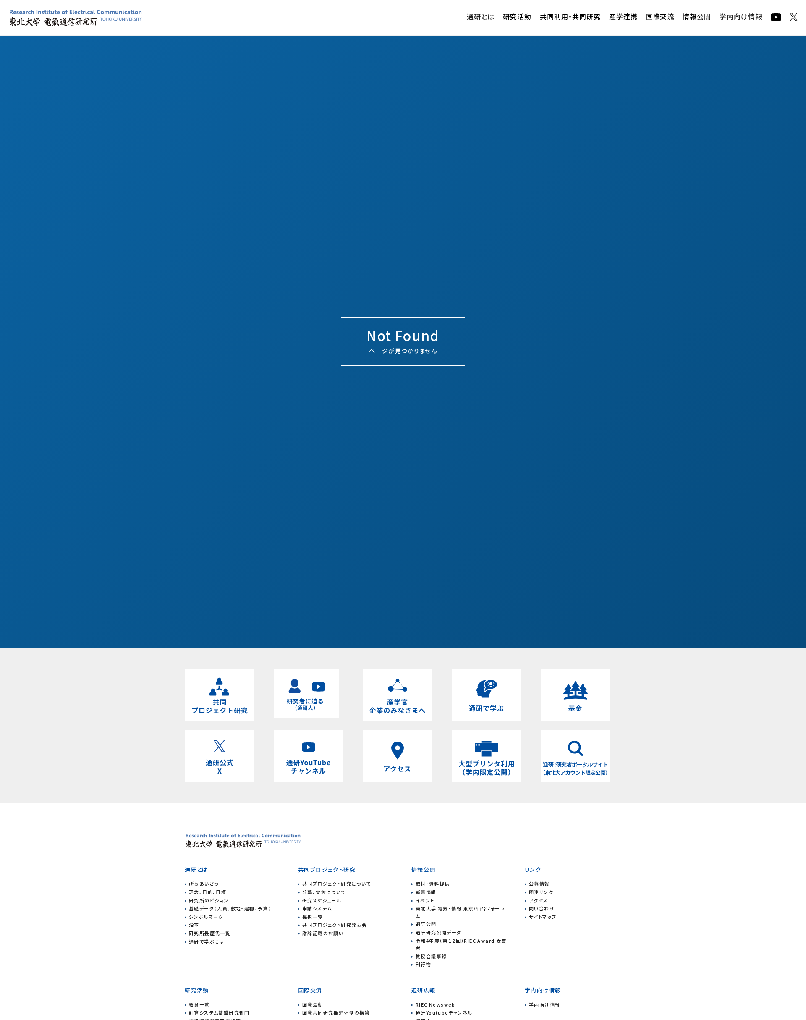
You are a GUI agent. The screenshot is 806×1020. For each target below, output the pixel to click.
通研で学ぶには (207, 941)
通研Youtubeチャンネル (444, 1012)
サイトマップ (542, 916)
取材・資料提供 (433, 883)
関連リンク (541, 892)
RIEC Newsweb (435, 1004)
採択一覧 (312, 916)
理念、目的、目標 (207, 892)
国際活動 (312, 1004)
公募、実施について (324, 892)
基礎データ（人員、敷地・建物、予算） (230, 908)
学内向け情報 (741, 16)
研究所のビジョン (208, 900)
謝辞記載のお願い (322, 933)
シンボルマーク (206, 916)
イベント (425, 900)
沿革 (194, 924)
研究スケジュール (321, 900)
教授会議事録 (431, 956)
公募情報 (539, 883)
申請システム (317, 908)
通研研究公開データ (439, 932)
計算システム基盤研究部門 (219, 1012)
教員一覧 (199, 1004)
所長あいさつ (204, 883)
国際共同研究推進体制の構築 (336, 1012)
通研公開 (426, 923)
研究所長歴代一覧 (209, 933)
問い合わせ (542, 908)
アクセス (538, 900)
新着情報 (426, 892)
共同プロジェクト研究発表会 (334, 924)
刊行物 (423, 964)
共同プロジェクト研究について (336, 883)
